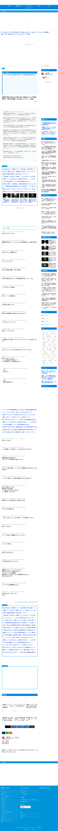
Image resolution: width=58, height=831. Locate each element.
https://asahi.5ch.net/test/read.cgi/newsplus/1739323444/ (27, 601)
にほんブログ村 (5, 739)
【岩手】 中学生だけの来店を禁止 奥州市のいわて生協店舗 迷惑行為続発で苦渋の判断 (20, 74)
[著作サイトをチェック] (3, 733)
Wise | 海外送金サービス (24, 801)
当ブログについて (23, 815)
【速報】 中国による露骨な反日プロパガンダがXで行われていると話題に (15, 34)
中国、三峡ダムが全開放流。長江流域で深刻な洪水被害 (49, 204)
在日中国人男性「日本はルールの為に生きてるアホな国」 (49, 217)
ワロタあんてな (3, 806)
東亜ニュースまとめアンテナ (6, 820)
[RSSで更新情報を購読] (10, 733)
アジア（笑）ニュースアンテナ (6, 792)
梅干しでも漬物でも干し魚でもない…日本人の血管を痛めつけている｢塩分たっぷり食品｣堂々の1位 (49, 199)
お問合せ (21, 817)
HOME (21, 811)
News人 (2, 822)
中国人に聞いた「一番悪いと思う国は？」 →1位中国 (49, 208)
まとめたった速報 (23, 794)
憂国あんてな (3, 794)
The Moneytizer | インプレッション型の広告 (28, 799)
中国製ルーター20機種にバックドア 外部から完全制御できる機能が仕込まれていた (49, 221)
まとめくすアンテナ (4, 810)
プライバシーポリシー (33, 827)
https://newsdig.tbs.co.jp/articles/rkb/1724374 (13, 157)
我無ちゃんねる (3, 798)
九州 (3, 68)
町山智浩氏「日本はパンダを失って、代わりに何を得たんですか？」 (49, 233)
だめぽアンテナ (3, 818)
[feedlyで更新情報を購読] (7, 733)
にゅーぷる (3, 802)
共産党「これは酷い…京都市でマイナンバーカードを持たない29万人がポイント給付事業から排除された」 (49, 212)
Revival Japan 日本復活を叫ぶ (6, 812)
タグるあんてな (23, 792)
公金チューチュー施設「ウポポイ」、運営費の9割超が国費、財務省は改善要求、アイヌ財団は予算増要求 (49, 227)
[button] (32, 726)
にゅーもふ (3, 816)
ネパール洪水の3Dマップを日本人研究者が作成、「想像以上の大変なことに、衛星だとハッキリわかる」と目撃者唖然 (24, 32)
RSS (21, 813)
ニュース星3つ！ (4, 814)
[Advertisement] (29, 53)
